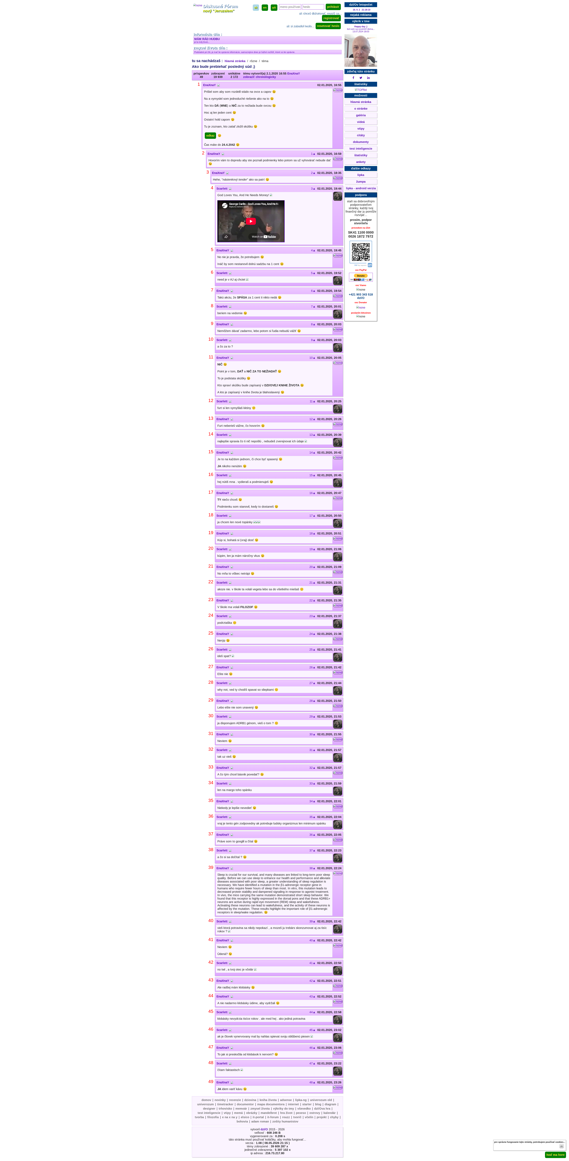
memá (238, 1112)
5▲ (313, 273)
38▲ (312, 868)
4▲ (313, 250)
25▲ (312, 649)
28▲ (312, 700)
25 (210, 633)
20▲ (312, 567)
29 (210, 700)
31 (210, 733)
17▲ (312, 515)
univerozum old (321, 1100)
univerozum (205, 1104)
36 (210, 816)
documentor (245, 1104)
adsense (286, 1100)
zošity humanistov (285, 1121)
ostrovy (314, 1112)
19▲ (312, 549)
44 (210, 995)
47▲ (312, 1063)
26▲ (312, 667)
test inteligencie (209, 1112)
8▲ (313, 324)
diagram (330, 1104)
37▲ (312, 850)
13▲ (312, 434)
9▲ (313, 340)
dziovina (250, 1100)
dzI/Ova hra (322, 1108)
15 (210, 451)
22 (210, 581)
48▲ (312, 1082)
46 (210, 1029)
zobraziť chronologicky (259, 77)
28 (210, 682)
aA (274, 7)
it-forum (273, 1117)
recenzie (235, 1100)
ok (561, 1146)
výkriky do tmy (283, 1108)
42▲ (312, 980)
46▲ (312, 1047)
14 (210, 433)
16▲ (312, 493)
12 (210, 400)
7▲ (313, 306)
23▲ (312, 616)
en (265, 7)
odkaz (210, 135)
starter (307, 1104)
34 (210, 782)
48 (210, 1062)
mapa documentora (270, 1104)
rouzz (286, 1117)
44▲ (312, 1012)
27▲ (312, 683)
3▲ (313, 188)
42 (210, 962)
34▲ (312, 801)
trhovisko (225, 1108)
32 (210, 749)
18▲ (312, 533)
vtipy (227, 1112)
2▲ (313, 172)
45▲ (312, 1030)
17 (210, 492)
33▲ (312, 783)
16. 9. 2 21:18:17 (361, 9)
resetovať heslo (328, 26)
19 (210, 532)
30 (210, 715)
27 (210, 666)
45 (210, 1011)
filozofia (213, 1117)
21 (210, 566)
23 (210, 599)
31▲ (312, 750)
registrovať (331, 18)
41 (210, 939)
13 (210, 418)
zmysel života (260, 1108)
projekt (322, 1117)
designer (209, 1108)
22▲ (312, 600)
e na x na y (229, 1117)
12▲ (312, 419)
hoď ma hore (555, 1154)
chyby (334, 1117)
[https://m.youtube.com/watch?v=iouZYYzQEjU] (251, 221)
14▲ (312, 452)
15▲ (312, 475)
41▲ (312, 963)
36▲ (312, 834)
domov (206, 1100)
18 (210, 514)
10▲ (312, 357)
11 (211, 356)
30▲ (312, 734)
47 (210, 1046)
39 (210, 867)
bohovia (242, 1121)
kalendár (329, 1112)
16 (210, 474)
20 (210, 548)
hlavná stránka (235, 61)
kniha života (268, 1100)
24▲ (312, 633)
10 (210, 339)
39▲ (312, 921)
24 (210, 615)
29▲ (312, 716)
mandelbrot (269, 1112)
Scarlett (221, 188)
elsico (245, 1117)
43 (210, 979)
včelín (309, 1117)
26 (210, 648)
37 (210, 833)
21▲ (312, 582)
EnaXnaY (293, 73)
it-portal (258, 1117)
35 (210, 800)
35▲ (312, 817)
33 (210, 766)
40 (210, 920)
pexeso (301, 1112)
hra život (286, 1112)
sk (256, 7)
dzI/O (264, 1129)
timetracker (225, 1104)
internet (293, 1104)
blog (318, 1104)
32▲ (312, 767)
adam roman (260, 1121)
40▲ (312, 940)
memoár (241, 1108)
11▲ (313, 401)
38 (210, 849)
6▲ (313, 290)
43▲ (312, 996)
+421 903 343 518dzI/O (361, 296)
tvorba (199, 1117)
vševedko (304, 1108)
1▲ (313, 153)
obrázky (251, 1112)
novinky (220, 1100)
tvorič (297, 1117)
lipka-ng (301, 1100)
